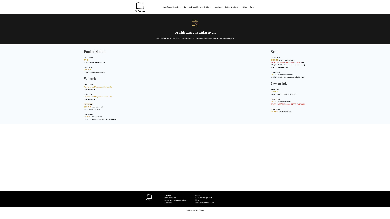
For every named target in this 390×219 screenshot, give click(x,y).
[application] (180, 7)
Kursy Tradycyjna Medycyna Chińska (196, 7)
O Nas (245, 7)
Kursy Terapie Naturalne (171, 7)
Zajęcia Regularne (231, 7)
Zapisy (252, 7)
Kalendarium (218, 7)
